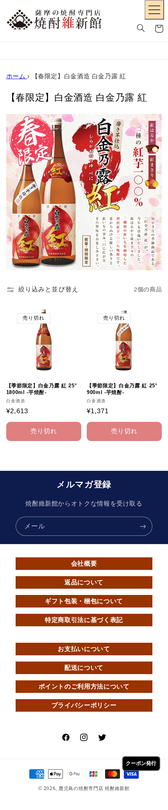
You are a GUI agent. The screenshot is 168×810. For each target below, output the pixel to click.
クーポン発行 (141, 763)
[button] (141, 29)
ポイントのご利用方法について (84, 686)
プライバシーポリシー (84, 705)
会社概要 (84, 563)
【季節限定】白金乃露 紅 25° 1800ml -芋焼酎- (41, 389)
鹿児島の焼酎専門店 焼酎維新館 (94, 788)
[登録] (143, 526)
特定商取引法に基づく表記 (84, 620)
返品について (84, 582)
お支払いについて (84, 648)
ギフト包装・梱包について (84, 601)
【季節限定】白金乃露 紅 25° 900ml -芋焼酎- (122, 389)
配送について (84, 667)
